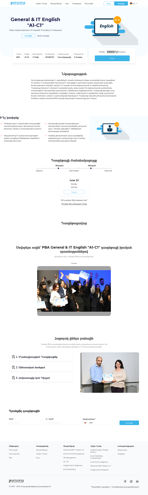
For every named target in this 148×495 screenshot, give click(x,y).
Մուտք (108, 3)
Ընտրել (74, 192)
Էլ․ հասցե (50, 419)
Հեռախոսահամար (89, 419)
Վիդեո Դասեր (41, 3)
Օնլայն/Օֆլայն (56, 3)
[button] (85, 423)
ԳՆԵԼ (112, 58)
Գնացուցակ (76, 3)
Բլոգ (67, 3)
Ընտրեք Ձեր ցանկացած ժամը (74, 204)
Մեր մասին (89, 3)
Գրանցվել (121, 3)
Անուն (11, 419)
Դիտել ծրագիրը (43, 35)
